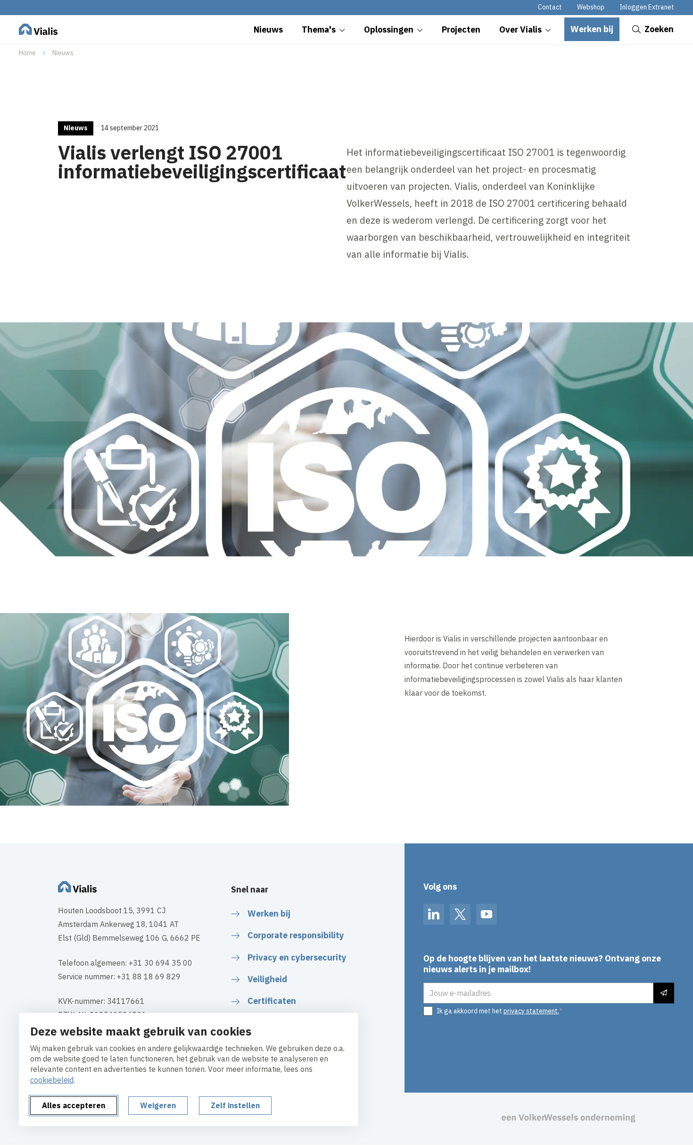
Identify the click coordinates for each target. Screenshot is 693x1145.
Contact (550, 7)
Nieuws (63, 53)
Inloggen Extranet (646, 7)
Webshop (590, 7)
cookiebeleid (52, 1080)
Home (27, 53)
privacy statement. (531, 1011)
